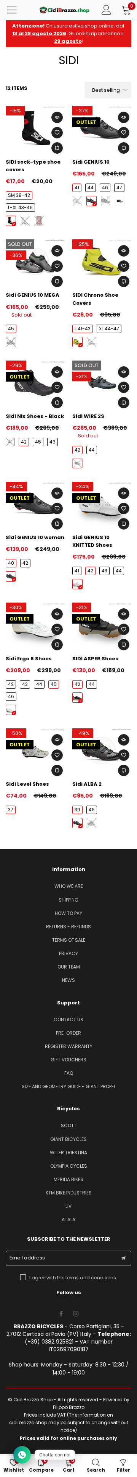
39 (77, 809)
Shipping (68, 900)
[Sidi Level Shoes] (35, 750)
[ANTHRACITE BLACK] (77, 463)
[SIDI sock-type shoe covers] (35, 128)
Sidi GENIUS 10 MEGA (32, 295)
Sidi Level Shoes (27, 784)
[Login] (106, 10)
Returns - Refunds (68, 926)
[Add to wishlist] (57, 132)
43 (104, 570)
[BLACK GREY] (120, 201)
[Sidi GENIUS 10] (101, 128)
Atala (68, 1219)
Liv (68, 1206)
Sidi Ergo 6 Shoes (29, 658)
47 (119, 187)
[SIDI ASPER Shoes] (101, 625)
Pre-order (68, 1033)
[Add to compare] (57, 148)
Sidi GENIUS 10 (91, 162)
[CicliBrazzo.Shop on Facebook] (61, 1314)
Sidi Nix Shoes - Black (35, 416)
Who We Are (68, 886)
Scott (68, 1125)
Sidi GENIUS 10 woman (35, 537)
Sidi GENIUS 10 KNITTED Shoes (92, 541)
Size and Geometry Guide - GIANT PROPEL (69, 1086)
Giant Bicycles (68, 1139)
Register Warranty (68, 1046)
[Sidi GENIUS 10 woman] (35, 504)
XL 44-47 (109, 328)
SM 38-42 (19, 195)
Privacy (68, 953)
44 (91, 187)
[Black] (11, 221)
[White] (25, 221)
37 (10, 809)
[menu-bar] (16, 10)
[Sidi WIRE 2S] (101, 383)
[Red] (39, 221)
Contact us (68, 1019)
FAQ (68, 1073)
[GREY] (105, 201)
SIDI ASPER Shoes (95, 658)
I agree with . (73, 1277)
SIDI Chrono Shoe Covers (95, 298)
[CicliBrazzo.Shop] (64, 9)
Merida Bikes (68, 1179)
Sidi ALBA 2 (87, 784)
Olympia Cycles (68, 1166)
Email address (27, 1257)
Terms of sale (68, 940)
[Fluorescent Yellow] (77, 342)
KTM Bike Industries (69, 1192)
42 (24, 442)
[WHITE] (77, 201)
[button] (123, 1258)
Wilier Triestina (68, 1152)
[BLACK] (91, 201)
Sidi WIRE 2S (88, 416)
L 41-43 (83, 328)
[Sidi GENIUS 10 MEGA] (35, 261)
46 (105, 187)
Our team (68, 967)
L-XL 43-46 (20, 207)
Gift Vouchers (68, 1059)
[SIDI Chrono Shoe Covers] (101, 261)
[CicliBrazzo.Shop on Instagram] (75, 1314)
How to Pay (68, 913)
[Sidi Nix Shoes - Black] (35, 383)
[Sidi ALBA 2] (101, 750)
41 (77, 187)
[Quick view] (57, 117)
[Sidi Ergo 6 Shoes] (35, 625)
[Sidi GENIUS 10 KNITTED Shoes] (101, 504)
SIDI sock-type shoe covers (33, 165)
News (68, 980)
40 (11, 563)
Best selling (106, 90)
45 (11, 328)
